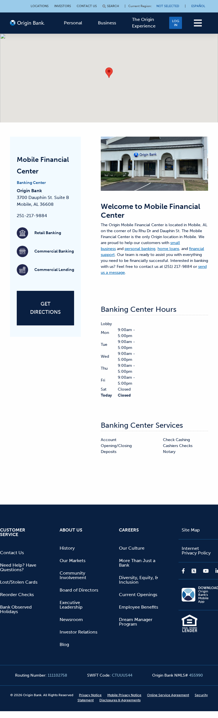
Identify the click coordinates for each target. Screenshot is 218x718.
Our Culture (131, 548)
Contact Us (87, 6)
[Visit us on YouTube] (206, 570)
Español (198, 6)
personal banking (140, 248)
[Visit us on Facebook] (185, 570)
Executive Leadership (71, 605)
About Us (71, 530)
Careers (129, 530)
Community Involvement (73, 575)
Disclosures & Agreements (120, 700)
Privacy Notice (90, 695)
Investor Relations (78, 632)
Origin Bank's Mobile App (206, 594)
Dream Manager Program (135, 622)
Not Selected (167, 6)
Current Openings (138, 594)
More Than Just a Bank (137, 563)
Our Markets (72, 560)
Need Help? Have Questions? (18, 567)
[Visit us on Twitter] (194, 570)
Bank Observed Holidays (16, 609)
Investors (62, 6)
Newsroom (71, 619)
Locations (40, 6)
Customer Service (12, 532)
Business (107, 23)
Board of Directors (79, 590)
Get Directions (45, 308)
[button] (197, 22)
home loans (168, 248)
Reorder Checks (17, 594)
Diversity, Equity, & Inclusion (138, 580)
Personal (73, 23)
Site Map (191, 530)
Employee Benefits (138, 607)
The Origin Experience (144, 22)
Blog (64, 644)
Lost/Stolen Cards (18, 582)
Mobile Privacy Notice (124, 695)
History (67, 548)
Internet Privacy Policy (196, 551)
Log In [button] (175, 23)
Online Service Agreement (168, 695)
